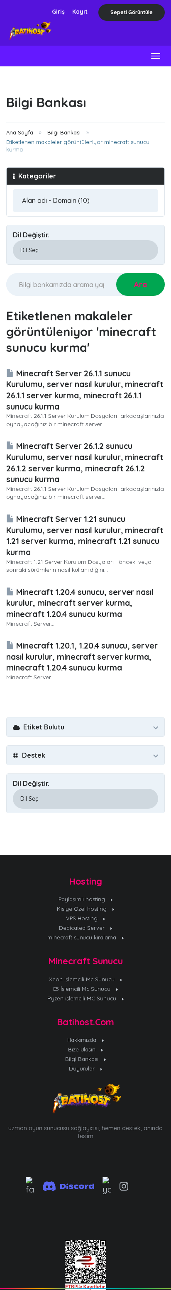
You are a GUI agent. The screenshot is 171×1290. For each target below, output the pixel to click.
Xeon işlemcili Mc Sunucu (82, 979)
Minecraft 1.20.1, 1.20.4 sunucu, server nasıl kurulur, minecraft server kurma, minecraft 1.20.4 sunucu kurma (82, 657)
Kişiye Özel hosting (82, 908)
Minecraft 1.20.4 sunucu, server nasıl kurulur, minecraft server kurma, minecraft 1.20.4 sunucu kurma (80, 603)
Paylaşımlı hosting (83, 899)
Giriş (58, 11)
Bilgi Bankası (64, 132)
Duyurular (83, 1068)
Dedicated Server (82, 927)
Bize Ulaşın (83, 1049)
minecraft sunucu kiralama (82, 937)
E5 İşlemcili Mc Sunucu (82, 988)
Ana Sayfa (19, 132)
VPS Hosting (82, 918)
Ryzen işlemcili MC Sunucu (82, 998)
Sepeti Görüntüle (131, 12)
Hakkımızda (82, 1039)
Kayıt (80, 11)
